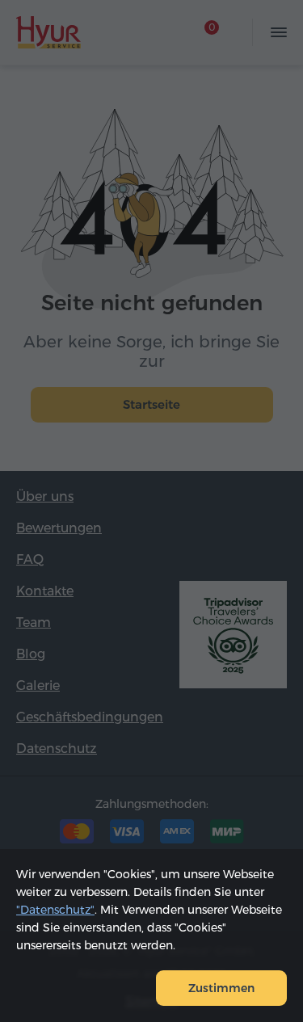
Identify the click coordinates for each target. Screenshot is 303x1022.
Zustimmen (221, 988)
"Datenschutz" (55, 909)
